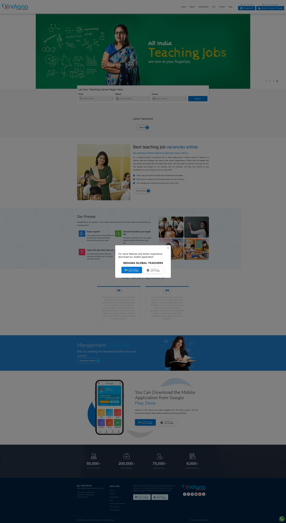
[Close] (168, 248)
